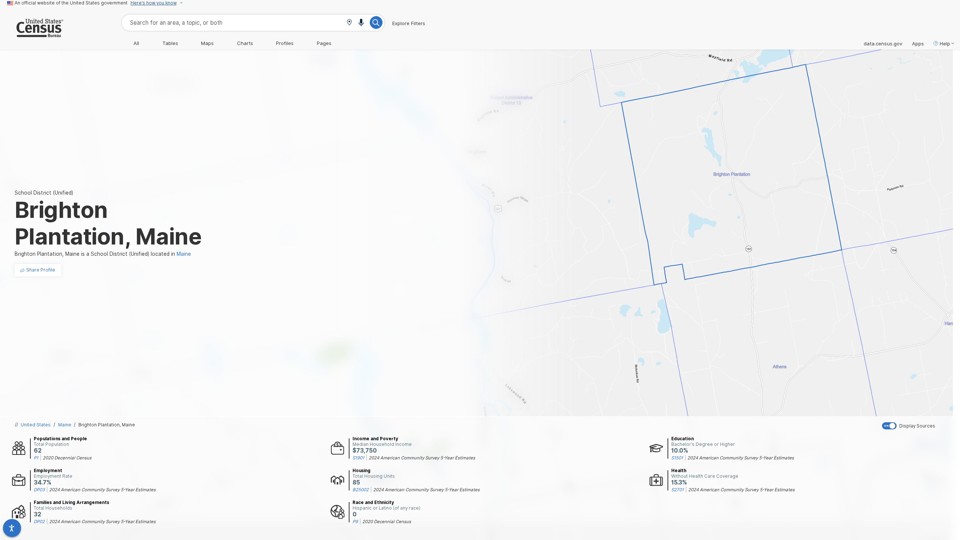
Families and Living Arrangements (71, 502)
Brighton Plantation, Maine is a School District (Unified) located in (103, 254)
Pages (324, 43)
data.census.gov (883, 43)
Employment (48, 470)
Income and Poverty (375, 438)
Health (678, 470)
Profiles (285, 43)
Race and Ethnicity (373, 502)
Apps (918, 43)
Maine (64, 425)
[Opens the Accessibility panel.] (12, 528)
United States (36, 425)
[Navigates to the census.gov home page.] (31, 34)
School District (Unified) (44, 193)
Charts (245, 43)
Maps (207, 43)
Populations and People (60, 438)
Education (682, 438)
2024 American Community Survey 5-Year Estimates (422, 457)
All (136, 43)
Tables (170, 43)
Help (945, 43)
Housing (361, 470)
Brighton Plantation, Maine (106, 425)
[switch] (919, 425)
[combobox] (253, 23)
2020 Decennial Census (67, 457)
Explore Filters (408, 23)
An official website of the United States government (71, 3)
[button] (349, 23)
